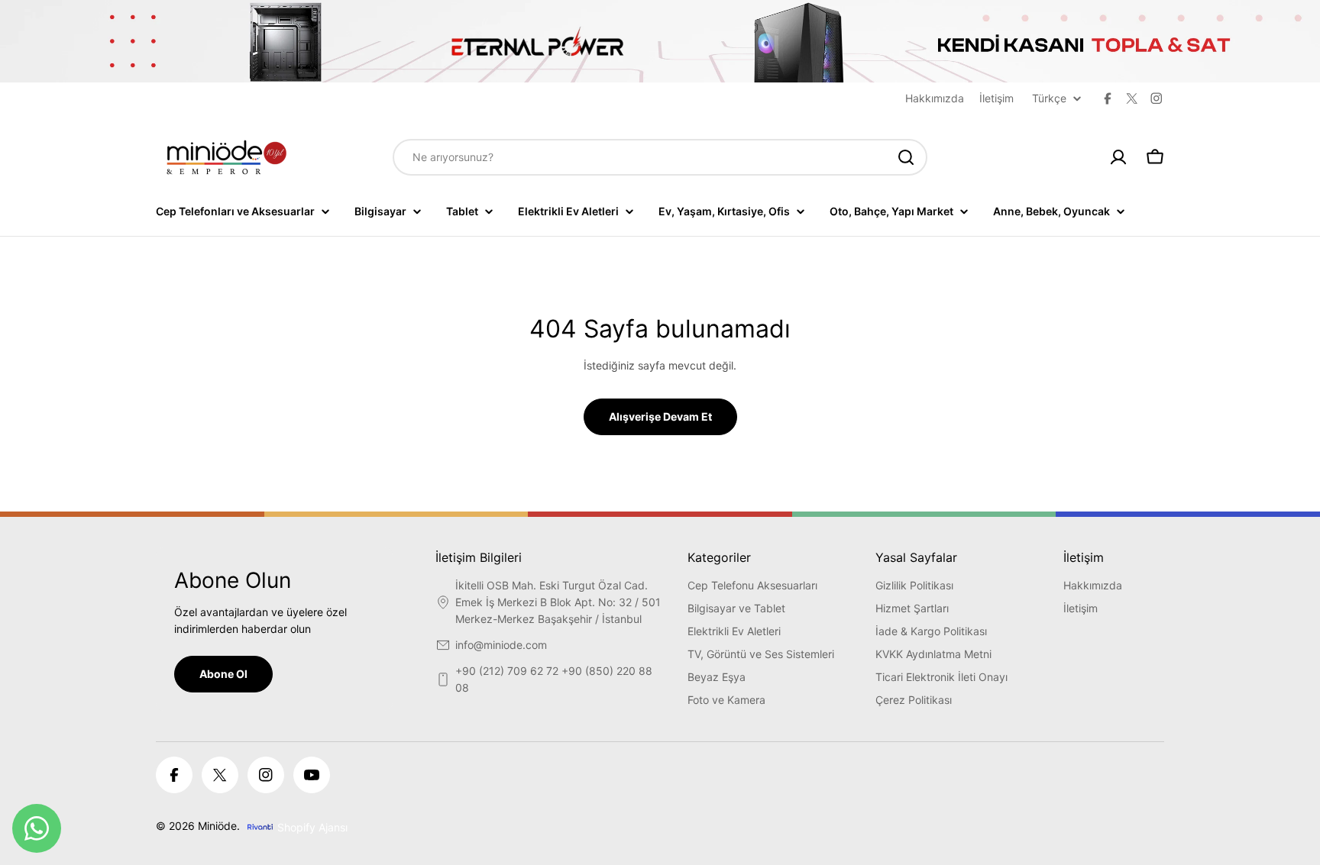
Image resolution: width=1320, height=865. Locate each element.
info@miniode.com (501, 644)
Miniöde (217, 825)
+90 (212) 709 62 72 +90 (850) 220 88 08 (553, 679)
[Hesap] (1118, 157)
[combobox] (660, 157)
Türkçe (1049, 98)
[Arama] (906, 157)
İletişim (996, 98)
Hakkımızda (934, 98)
